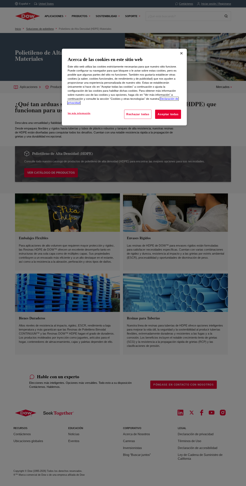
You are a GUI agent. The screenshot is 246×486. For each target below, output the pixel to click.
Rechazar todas (137, 114)
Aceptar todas (168, 114)
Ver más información (79, 113)
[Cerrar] (181, 53)
